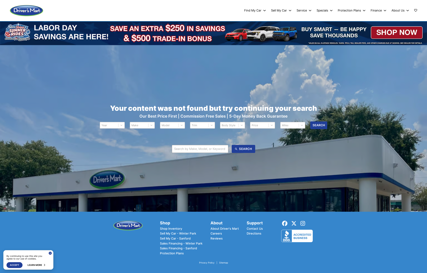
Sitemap (223, 263)
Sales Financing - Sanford (178, 248)
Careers (216, 233)
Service (302, 10)
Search (319, 125)
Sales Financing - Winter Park (181, 243)
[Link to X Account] (294, 223)
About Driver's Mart (224, 228)
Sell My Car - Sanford (175, 238)
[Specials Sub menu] (331, 10)
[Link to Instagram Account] (302, 223)
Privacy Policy (207, 263)
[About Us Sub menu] (407, 10)
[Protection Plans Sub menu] (364, 10)
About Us (397, 10)
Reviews (216, 238)
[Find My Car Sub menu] (264, 10)
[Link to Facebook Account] (284, 223)
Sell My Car (279, 10)
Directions (254, 233)
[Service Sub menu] (310, 10)
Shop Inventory (171, 228)
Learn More (35, 265)
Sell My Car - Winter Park (178, 233)
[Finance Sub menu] (384, 10)
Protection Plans (349, 10)
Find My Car (252, 10)
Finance (376, 10)
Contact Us (255, 228)
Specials (322, 10)
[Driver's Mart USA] (26, 10)
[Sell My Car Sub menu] (290, 10)
